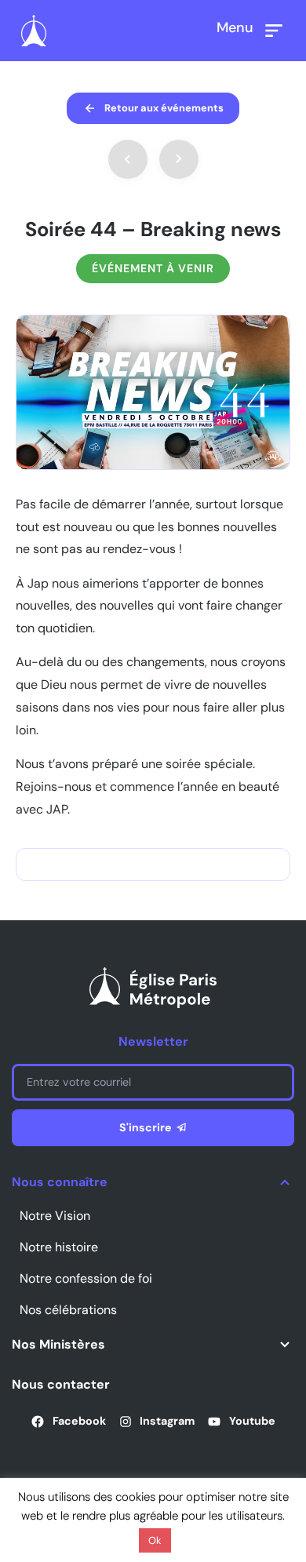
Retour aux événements (164, 108)
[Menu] (273, 30)
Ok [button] (155, 1540)
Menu (235, 27)
